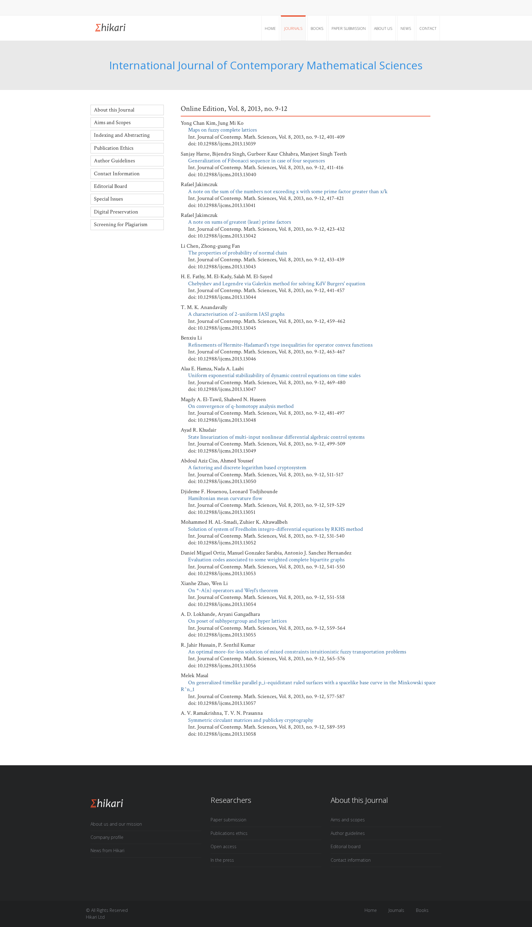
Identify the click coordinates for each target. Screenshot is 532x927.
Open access (223, 846)
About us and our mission (116, 824)
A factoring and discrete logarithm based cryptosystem (247, 467)
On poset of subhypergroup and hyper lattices (237, 620)
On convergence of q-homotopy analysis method (241, 406)
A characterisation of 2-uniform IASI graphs (236, 314)
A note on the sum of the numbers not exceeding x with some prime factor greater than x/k (288, 191)
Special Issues (108, 198)
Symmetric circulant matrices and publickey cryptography (250, 720)
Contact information (351, 860)
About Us (383, 28)
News (406, 28)
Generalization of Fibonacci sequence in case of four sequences (256, 160)
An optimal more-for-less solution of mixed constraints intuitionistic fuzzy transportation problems (297, 651)
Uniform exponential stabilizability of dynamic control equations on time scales (274, 375)
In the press (222, 860)
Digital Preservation (116, 211)
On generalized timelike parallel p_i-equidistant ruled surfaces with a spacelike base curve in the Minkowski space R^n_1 (308, 686)
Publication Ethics (113, 148)
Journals (293, 28)
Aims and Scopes (112, 122)
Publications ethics (229, 833)
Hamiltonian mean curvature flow (225, 498)
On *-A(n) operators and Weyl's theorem (233, 590)
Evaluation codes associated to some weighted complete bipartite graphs (266, 559)
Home (270, 28)
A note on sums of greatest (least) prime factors (239, 222)
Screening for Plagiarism (120, 224)
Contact (428, 28)
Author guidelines (348, 833)
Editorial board (346, 846)
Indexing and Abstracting (122, 135)
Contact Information (117, 173)
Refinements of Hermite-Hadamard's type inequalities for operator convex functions (280, 344)
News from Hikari (107, 850)
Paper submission (349, 28)
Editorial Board (110, 186)
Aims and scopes (348, 820)
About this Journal (114, 109)
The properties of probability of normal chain (237, 252)
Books (317, 28)
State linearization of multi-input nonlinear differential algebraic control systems (276, 437)
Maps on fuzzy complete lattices (222, 129)
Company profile (107, 837)
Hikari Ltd (95, 917)
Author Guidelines (114, 160)
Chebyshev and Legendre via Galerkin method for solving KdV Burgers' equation (276, 283)
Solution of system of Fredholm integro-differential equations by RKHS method (275, 529)
